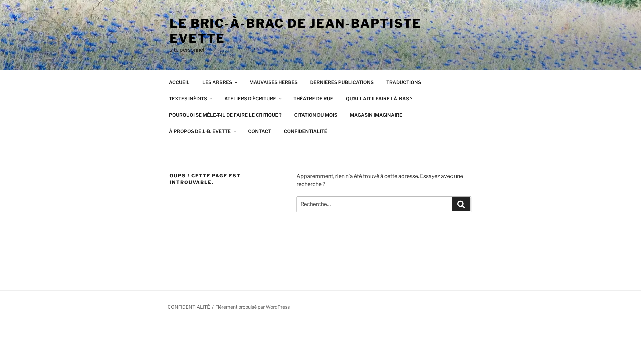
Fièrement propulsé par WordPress (252, 307)
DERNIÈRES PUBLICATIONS (342, 82)
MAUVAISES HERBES (273, 82)
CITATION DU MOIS (315, 115)
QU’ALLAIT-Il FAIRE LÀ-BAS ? (379, 98)
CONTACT (259, 131)
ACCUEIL (179, 82)
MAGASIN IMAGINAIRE (376, 115)
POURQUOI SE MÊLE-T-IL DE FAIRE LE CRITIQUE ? (225, 115)
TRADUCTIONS (403, 82)
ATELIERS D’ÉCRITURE (250, 98)
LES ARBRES (217, 82)
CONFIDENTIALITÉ (305, 131)
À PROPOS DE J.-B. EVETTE (200, 131)
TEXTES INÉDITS (188, 98)
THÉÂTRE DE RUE (313, 98)
